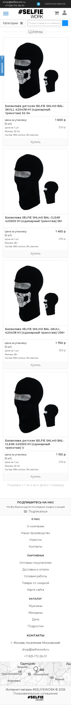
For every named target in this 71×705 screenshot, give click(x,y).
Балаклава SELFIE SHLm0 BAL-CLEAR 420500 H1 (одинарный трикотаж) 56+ (33, 219)
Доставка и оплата (35, 569)
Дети (35, 619)
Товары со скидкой (35, 583)
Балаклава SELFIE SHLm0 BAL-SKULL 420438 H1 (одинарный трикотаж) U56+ (35, 330)
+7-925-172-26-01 (14, 5)
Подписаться (38, 511)
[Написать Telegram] (38, 4)
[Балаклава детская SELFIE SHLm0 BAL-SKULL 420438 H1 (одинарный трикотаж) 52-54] (35, 69)
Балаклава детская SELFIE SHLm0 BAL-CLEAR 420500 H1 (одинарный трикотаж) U (34, 444)
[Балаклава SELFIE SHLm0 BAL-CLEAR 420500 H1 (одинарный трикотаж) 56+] (35, 181)
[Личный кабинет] (65, 13)
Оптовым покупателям (35, 563)
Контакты (35, 546)
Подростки (36, 626)
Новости (35, 540)
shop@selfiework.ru (14, 1)
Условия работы (35, 576)
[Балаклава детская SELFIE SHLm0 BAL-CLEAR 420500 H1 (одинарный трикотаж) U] (35, 404)
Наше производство (35, 533)
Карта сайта (35, 589)
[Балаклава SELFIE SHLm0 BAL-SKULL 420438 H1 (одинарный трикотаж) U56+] (35, 292)
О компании (35, 526)
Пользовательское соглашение (35, 693)
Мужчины (35, 606)
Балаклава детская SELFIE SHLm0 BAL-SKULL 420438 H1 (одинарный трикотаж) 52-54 (34, 109)
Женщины (35, 612)
